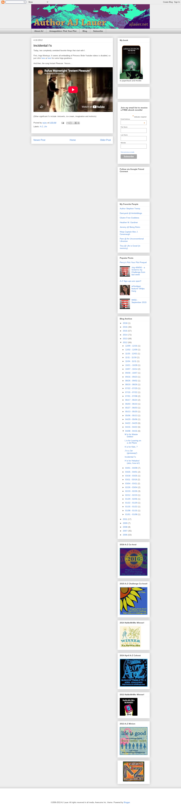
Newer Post (39, 140)
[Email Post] (63, 123)
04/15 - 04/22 (131, 427)
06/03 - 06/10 (131, 404)
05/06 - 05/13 (131, 415)
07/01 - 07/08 (131, 396)
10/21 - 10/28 (131, 365)
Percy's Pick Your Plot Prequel (133, 262)
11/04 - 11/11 (131, 361)
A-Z (41, 127)
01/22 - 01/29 (131, 503)
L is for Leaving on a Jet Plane (133, 441)
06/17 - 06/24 (131, 400)
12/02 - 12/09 (131, 349)
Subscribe (98, 31)
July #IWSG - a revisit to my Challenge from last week (138, 271)
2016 (125, 327)
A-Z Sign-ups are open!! (130, 281)
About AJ (38, 31)
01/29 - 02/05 (131, 499)
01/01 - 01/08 (131, 514)
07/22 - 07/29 (131, 388)
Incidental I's (130, 457)
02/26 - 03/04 (131, 487)
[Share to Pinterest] (78, 123)
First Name (124, 127)
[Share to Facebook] (75, 123)
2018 (125, 323)
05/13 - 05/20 (131, 411)
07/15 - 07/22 (131, 392)
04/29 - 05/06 (131, 419)
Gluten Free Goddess (129, 218)
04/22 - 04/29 (131, 423)
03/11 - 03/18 (131, 479)
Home (73, 140)
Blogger (127, 802)
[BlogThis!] (70, 123)
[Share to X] (73, 123)
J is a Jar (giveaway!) (131, 451)
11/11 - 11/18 (131, 357)
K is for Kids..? (131, 447)
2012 (125, 342)
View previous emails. (128, 152)
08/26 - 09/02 (131, 380)
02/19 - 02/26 (131, 491)
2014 (125, 335)
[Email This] (67, 123)
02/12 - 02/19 (131, 495)
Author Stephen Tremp (130, 208)
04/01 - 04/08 (131, 468)
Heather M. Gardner (129, 222)
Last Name (124, 135)
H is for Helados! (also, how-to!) (132, 462)
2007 (125, 531)
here (43, 58)
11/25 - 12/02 (131, 353)
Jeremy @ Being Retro (130, 227)
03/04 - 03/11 (131, 483)
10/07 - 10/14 (131, 369)
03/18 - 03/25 (131, 476)
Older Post (105, 140)
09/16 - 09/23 (131, 377)
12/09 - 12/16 (131, 346)
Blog (85, 31)
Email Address (133, 119)
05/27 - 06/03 (131, 408)
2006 (125, 535)
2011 (125, 519)
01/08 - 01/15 (131, 510)
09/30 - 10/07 (131, 373)
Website (123, 142)
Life (45, 127)
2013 (125, 338)
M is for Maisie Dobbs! (131, 435)
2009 (125, 523)
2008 (125, 527)
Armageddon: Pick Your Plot (63, 31)
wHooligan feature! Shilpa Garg (138, 288)
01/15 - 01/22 (131, 506)
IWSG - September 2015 (139, 301)
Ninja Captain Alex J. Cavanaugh (129, 233)
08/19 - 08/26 (131, 384)
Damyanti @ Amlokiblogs (131, 213)
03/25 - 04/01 (131, 472)
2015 (125, 331)
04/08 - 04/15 (131, 431)
